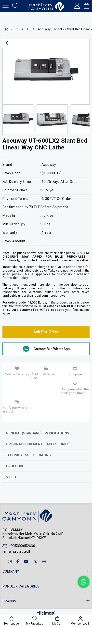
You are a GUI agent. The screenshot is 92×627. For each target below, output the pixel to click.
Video (11, 477)
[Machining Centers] (22, 29)
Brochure (15, 466)
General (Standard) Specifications (37, 433)
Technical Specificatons (28, 455)
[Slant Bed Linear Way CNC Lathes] (33, 29)
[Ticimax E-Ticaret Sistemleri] (46, 613)
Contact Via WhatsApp (52, 349)
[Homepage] (11, 29)
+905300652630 (22, 546)
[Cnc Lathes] (27, 29)
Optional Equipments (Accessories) (38, 444)
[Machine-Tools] (17, 29)
